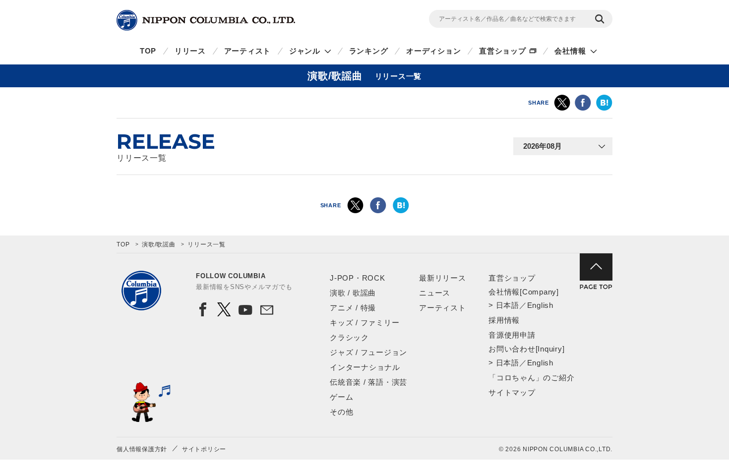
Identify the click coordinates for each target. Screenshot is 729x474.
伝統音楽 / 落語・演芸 (368, 382)
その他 (341, 412)
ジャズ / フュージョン (368, 352)
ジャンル (304, 51)
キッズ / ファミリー (364, 322)
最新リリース (442, 278)
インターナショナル (365, 367)
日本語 (507, 305)
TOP (148, 51)
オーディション (433, 51)
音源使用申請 (512, 335)
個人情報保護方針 (142, 449)
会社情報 (570, 51)
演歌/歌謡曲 (159, 244)
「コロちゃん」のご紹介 (531, 377)
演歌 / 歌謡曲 (353, 293)
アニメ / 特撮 (353, 307)
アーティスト (247, 51)
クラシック (349, 337)
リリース (190, 51)
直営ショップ (502, 51)
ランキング (368, 51)
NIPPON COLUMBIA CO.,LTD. (206, 20)
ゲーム (341, 397)
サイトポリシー (204, 449)
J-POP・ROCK (357, 278)
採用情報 (504, 320)
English (540, 305)
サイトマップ (512, 392)
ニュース (434, 293)
